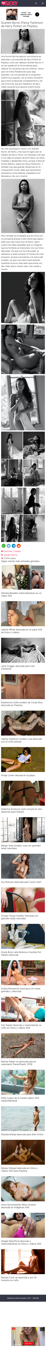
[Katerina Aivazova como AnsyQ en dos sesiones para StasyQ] (23, 804)
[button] (4, 546)
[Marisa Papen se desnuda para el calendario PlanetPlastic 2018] (23, 1056)
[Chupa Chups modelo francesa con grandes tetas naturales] (23, 911)
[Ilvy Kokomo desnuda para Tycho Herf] (23, 877)
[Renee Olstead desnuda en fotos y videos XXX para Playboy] (23, 1163)
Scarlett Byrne (10, 555)
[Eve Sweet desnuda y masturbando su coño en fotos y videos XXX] (23, 1020)
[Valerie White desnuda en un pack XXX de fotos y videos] (23, 625)
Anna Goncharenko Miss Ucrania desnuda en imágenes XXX (18, 1206)
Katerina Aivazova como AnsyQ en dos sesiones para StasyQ (21, 810)
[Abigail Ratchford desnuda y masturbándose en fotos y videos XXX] (23, 1236)
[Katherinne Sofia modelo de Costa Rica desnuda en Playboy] (23, 697)
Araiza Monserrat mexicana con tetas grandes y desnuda (20, 990)
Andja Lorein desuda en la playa (18, 775)
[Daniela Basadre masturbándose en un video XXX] (23, 588)
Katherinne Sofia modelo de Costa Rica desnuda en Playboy (21, 704)
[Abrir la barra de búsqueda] (36, 3)
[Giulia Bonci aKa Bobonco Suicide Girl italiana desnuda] (23, 947)
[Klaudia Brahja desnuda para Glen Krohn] (23, 1129)
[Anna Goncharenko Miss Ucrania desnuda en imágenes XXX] (23, 1200)
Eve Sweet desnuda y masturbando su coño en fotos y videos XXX (21, 1026)
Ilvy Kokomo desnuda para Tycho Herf (21, 882)
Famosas (8, 551)
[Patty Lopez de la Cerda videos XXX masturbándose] (23, 1093)
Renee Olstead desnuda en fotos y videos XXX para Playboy (19, 1169)
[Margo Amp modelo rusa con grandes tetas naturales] (23, 841)
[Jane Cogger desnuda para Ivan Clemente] (23, 661)
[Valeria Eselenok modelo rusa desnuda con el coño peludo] (23, 734)
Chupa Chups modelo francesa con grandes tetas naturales (19, 917)
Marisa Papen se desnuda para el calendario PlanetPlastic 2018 (18, 1063)
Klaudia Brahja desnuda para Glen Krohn (22, 1134)
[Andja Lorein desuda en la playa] (23, 770)
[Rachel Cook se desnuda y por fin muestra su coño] (23, 1272)
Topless (17, 551)
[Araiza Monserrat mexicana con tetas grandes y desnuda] (23, 984)
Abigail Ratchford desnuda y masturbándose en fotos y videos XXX (21, 1242)
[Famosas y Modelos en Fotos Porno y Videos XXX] (9, 3)
